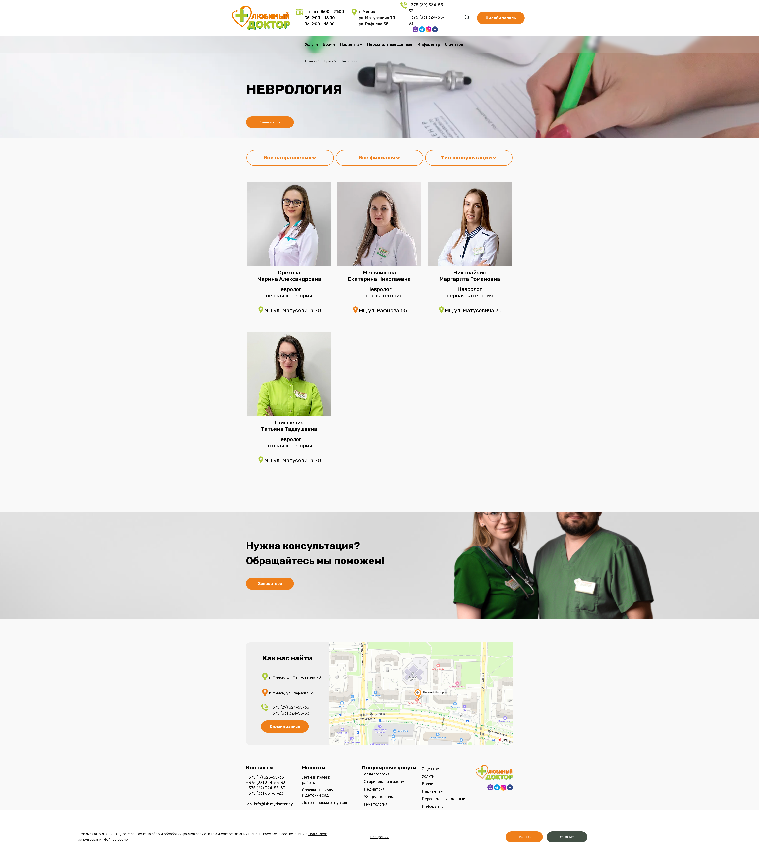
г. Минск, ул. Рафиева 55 (291, 693)
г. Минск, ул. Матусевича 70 (295, 677)
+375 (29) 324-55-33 (289, 707)
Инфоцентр (428, 44)
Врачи (329, 44)
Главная (311, 61)
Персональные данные (389, 44)
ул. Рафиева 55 (374, 24)
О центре (454, 44)
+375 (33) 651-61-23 (264, 793)
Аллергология (377, 774)
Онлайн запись (285, 726)
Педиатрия (374, 789)
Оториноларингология (384, 781)
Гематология (375, 804)
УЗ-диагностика (379, 796)
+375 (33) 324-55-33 (290, 713)
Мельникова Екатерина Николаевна (379, 275)
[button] (524, 836)
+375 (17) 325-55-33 (265, 777)
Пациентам (351, 44)
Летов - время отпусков (324, 802)
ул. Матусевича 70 (377, 17)
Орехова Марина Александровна (289, 275)
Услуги (311, 44)
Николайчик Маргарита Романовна (469, 275)
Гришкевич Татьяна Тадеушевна (289, 425)
